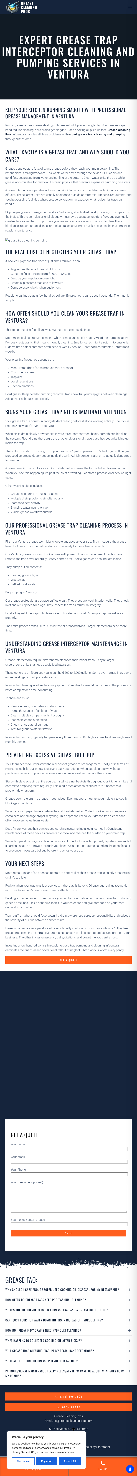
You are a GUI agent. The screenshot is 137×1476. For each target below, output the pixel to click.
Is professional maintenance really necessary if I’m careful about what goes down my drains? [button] (65, 1373)
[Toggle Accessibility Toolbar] (130, 1469)
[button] (130, 7)
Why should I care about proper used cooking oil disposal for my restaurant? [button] (62, 1289)
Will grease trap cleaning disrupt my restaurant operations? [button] (49, 1350)
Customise (23, 1461)
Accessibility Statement (94, 1447)
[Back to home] (21, 7)
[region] (46, 1450)
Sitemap (82, 1429)
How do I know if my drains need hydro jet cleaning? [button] (43, 1330)
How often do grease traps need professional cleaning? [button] (45, 1299)
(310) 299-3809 (71, 1396)
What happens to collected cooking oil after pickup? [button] (43, 1340)
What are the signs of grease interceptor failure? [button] (41, 1361)
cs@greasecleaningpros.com (73, 1421)
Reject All (46, 1461)
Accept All (70, 1461)
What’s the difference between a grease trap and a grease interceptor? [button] (56, 1310)
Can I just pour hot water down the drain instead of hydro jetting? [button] (54, 1320)
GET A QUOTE (71, 1407)
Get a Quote (69, 960)
